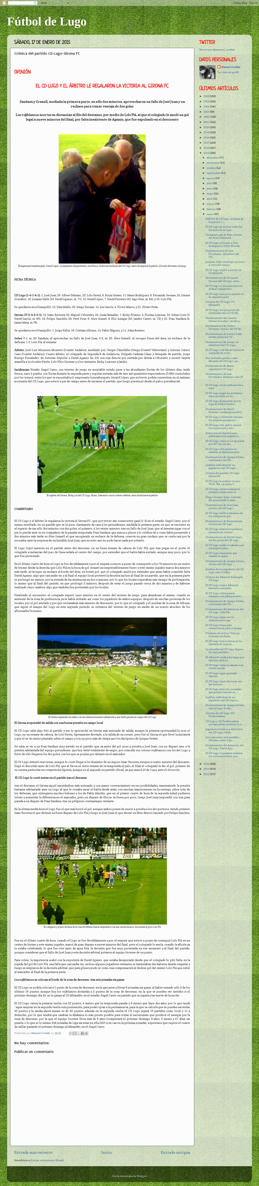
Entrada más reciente (33, 1152)
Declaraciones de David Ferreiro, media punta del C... (225, 411)
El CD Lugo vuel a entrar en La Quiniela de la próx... (224, 643)
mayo (210, 193)
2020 (207, 127)
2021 (207, 122)
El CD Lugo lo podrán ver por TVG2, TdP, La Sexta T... (223, 483)
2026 (207, 96)
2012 (207, 774)
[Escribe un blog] (75, 1033)
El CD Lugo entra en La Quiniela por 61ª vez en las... (225, 442)
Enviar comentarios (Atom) (47, 1160)
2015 (207, 152)
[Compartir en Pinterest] (86, 1033)
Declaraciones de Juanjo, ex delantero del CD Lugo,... (222, 343)
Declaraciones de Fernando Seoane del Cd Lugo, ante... (223, 279)
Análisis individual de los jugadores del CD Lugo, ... (222, 466)
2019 (207, 132)
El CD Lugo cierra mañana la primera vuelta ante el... (223, 490)
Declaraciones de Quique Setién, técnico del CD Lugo (225, 563)
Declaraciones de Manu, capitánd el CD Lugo (220, 367)
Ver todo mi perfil (228, 72)
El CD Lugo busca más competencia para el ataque (224, 627)
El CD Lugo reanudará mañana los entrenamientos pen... (224, 755)
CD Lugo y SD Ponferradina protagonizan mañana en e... (224, 723)
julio (209, 183)
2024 (207, 106)
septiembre (214, 172)
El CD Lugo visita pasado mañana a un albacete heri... (224, 595)
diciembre (213, 157)
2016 (207, 147)
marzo (211, 203)
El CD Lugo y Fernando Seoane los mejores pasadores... (224, 418)
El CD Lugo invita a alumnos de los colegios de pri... (224, 515)
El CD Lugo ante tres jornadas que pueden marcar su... (223, 691)
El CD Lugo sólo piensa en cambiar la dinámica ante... (223, 451)
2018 (207, 137)
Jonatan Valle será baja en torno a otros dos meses (225, 263)
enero (210, 214)
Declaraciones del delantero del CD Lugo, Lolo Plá (225, 611)
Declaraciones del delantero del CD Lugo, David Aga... (225, 747)
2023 (207, 111)
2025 (207, 101)
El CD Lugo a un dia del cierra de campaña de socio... (225, 351)
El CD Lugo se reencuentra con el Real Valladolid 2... (224, 287)
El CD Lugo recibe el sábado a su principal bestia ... (225, 547)
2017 (207, 142)
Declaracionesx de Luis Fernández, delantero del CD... (222, 253)
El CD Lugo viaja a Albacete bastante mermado (222, 587)
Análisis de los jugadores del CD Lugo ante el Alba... (225, 571)
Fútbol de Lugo (47, 21)
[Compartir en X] (79, 1033)
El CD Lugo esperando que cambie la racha (221, 555)
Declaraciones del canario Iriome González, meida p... (223, 319)
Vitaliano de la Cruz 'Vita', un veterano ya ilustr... (222, 635)
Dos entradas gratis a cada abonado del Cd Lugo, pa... (222, 359)
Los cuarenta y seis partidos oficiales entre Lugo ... (222, 739)
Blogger (142, 1176)
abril (210, 198)
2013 (207, 768)
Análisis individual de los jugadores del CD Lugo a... (222, 699)
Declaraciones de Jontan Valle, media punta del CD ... (224, 335)
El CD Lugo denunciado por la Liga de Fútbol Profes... (223, 402)
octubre (211, 167)
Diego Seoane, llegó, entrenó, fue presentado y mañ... (223, 499)
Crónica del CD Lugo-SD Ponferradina (220, 715)
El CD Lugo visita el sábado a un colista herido (224, 667)
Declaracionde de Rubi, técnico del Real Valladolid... (224, 236)
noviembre (213, 162)
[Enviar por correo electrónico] (71, 1033)
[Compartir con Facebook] (83, 1033)
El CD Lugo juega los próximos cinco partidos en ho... (224, 395)
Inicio (106, 1152)
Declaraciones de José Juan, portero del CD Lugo (222, 506)
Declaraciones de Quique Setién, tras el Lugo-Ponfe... (225, 707)
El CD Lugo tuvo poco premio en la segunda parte (225, 295)
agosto (211, 178)
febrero (211, 209)
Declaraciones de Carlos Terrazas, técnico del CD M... (224, 327)
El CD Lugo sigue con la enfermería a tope (220, 619)
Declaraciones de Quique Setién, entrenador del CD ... (225, 459)
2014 (207, 763)
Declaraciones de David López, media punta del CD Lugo (224, 539)
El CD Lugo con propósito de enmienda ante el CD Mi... (223, 311)
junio (210, 188)
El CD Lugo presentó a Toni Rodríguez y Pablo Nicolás (223, 244)
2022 (207, 116)
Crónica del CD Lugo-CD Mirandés (220, 303)
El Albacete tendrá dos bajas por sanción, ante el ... (225, 659)
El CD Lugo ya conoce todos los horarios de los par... (224, 228)
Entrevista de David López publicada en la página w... (223, 435)
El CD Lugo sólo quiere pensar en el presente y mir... (224, 426)
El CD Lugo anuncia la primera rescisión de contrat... (224, 530)
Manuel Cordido (230, 66)
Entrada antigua (175, 1152)
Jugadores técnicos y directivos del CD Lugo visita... (224, 731)
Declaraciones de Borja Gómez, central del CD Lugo (224, 523)
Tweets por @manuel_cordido (217, 49)
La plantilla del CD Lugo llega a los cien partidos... (224, 651)
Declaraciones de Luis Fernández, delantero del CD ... (224, 376)
